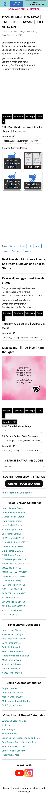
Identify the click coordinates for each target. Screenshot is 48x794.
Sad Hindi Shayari (11, 647)
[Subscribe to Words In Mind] (19, 776)
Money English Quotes (13, 696)
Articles (6, 725)
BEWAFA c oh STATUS (13, 538)
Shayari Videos (9, 733)
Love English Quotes (12, 692)
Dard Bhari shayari (11, 668)
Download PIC (9, 422)
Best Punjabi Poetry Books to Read (19, 742)
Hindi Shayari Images (12, 634)
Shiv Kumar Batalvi (11, 533)
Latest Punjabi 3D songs (14, 750)
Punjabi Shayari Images (13, 512)
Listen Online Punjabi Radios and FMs (21, 738)
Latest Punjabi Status (12, 508)
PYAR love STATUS (11, 580)
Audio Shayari (9, 729)
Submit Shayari (16, 4)
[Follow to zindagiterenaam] (28, 776)
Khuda (22, 246)
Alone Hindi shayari (11, 664)
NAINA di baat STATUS (13, 576)
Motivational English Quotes (16, 701)
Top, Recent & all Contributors (17, 492)
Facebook (18, 116)
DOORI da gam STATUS (14, 559)
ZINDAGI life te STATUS (14, 601)
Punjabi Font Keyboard (13, 746)
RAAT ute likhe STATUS (13, 584)
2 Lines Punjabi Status (13, 516)
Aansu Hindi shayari (12, 672)
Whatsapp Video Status (14, 721)
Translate (7, 116)
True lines (16, 251)
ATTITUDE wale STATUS (14, 610)
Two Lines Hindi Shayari (14, 638)
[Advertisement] (24, 92)
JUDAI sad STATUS (11, 568)
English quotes (9, 688)
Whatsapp (30, 116)
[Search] (43, 466)
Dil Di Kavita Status (11, 555)
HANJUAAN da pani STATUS (16, 563)
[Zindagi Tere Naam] (5, 4)
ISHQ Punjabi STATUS (13, 614)
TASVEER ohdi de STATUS (15, 593)
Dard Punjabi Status (12, 521)
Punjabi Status (26, 32)
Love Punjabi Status (12, 525)
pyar (38, 246)
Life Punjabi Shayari (10, 32)
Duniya (12, 246)
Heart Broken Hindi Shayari (15, 655)
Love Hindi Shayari (11, 643)
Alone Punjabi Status (12, 529)
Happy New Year (10, 754)
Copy (39, 116)
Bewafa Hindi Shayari (12, 651)
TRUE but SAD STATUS (13, 606)
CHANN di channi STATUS (15, 542)
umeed (28, 251)
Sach (5, 251)
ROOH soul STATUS (12, 589)
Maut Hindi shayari (11, 660)
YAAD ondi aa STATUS (13, 597)
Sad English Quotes (12, 705)
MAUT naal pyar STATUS (14, 572)
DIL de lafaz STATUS (12, 550)
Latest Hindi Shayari (12, 630)
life (30, 246)
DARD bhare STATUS (12, 546)
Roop (4, 35)
